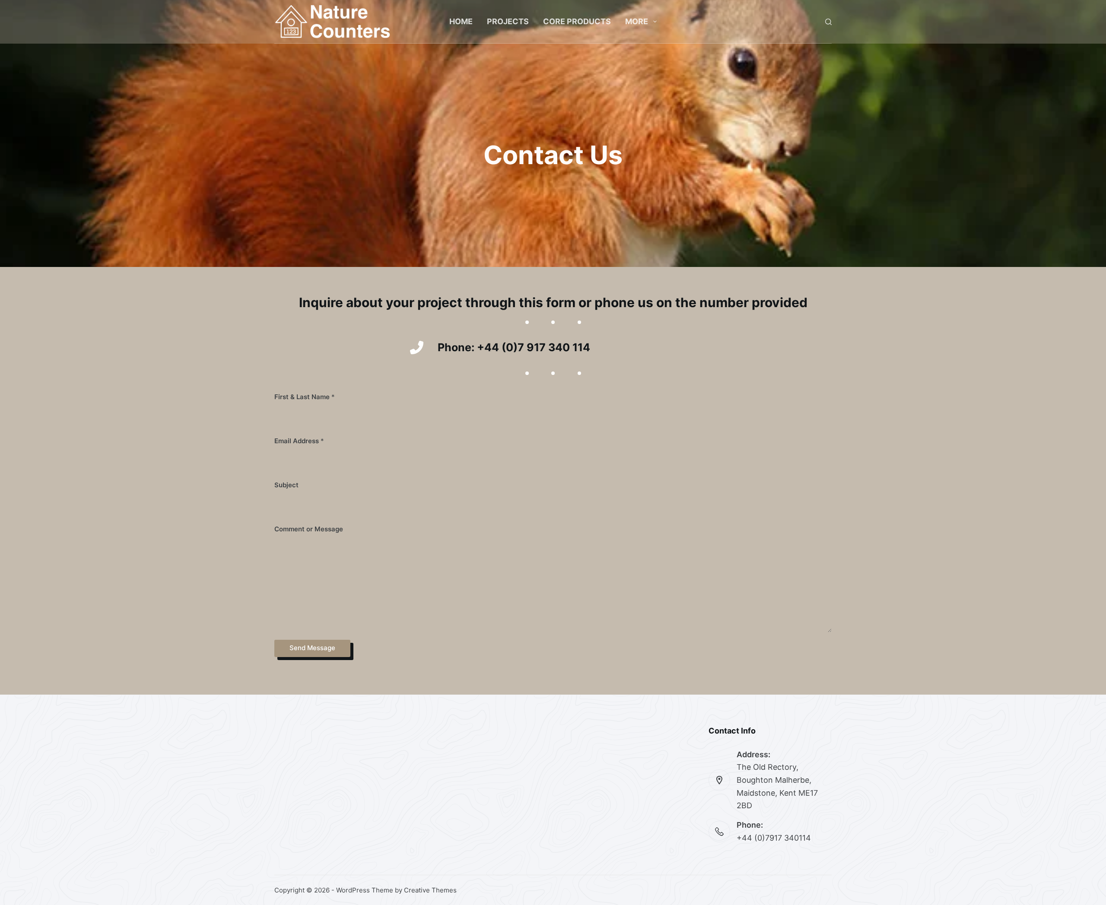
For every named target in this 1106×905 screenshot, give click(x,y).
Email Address (299, 441)
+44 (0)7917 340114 (774, 837)
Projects (508, 21)
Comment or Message (308, 529)
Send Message (312, 648)
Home (461, 21)
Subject (286, 485)
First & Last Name (304, 397)
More (636, 21)
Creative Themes (430, 890)
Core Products (577, 21)
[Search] (828, 22)
